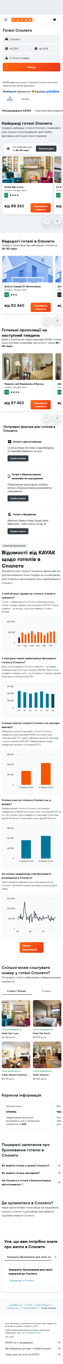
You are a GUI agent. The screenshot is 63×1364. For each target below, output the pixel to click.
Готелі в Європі (43, 1305)
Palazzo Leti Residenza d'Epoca (24, 383)
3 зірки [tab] (46, 990)
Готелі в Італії (13, 1308)
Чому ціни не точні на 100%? (22, 1354)
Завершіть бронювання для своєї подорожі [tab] (33, 1256)
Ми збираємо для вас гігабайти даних (28, 1348)
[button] (5, 19)
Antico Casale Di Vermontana (22, 286)
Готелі (29, 1305)
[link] (18, 458)
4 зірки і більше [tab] (16, 990)
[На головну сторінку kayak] (21, 20)
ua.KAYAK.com (15, 1305)
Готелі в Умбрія (30, 1308)
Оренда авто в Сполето (21, 1280)
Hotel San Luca (13, 187)
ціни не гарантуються (31, 1332)
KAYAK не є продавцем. (19, 1342)
